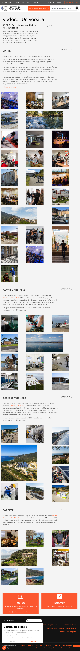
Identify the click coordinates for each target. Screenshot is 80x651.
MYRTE (13, 406)
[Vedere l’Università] (5, 105)
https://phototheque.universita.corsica (20, 612)
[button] (4, 647)
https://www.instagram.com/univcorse (59, 606)
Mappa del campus (10, 87)
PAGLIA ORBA (21, 406)
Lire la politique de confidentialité (12, 635)
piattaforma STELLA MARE (11, 298)
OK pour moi (32, 641)
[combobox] (63, 8)
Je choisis (12, 641)
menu (77, 10)
